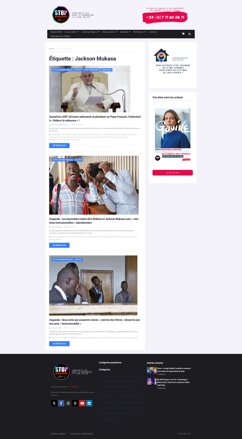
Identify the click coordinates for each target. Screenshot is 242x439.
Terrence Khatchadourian (60, 125)
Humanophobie (130, 396)
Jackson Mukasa (81, 137)
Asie (108, 382)
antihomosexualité (58, 237)
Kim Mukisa (116, 237)
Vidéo (117, 419)
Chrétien (88, 135)
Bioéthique (136, 381)
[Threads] (75, 403)
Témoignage (106, 70)
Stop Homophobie (91, 70)
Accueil (51, 49)
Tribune (135, 414)
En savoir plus (59, 145)
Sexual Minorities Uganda (57, 140)
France (104, 396)
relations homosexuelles (129, 237)
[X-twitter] (54, 403)
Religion (110, 408)
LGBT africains (109, 137)
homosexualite (61, 137)
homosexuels (71, 137)
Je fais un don (172, 172)
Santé (118, 407)
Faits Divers (132, 391)
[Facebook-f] (61, 403)
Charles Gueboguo (79, 135)
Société (78, 70)
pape (116, 137)
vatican (68, 140)
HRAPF (98, 237)
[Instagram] (68, 403)
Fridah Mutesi (82, 338)
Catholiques (68, 135)
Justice (78, 259)
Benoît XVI (60, 135)
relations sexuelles (55, 239)
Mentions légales (58, 434)
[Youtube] (82, 403)
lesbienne (101, 137)
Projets (102, 408)
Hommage (114, 397)
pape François (123, 137)
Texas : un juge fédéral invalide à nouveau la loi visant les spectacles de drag (174, 369)
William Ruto (75, 140)
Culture (125, 386)
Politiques (135, 402)
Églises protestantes (128, 135)
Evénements (118, 391)
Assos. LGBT (120, 381)
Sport (138, 407)
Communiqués (112, 386)
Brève (100, 387)
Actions (104, 376)
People (123, 402)
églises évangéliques (71, 338)
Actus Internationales (63, 70)
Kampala (90, 137)
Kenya (96, 137)
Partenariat (113, 402)
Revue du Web (56, 227)
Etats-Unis (52, 137)
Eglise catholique (115, 135)
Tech (130, 414)
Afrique (54, 135)
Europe (107, 391)
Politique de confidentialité (81, 434)
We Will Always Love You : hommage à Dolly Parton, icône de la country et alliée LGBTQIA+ (173, 382)
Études (125, 419)
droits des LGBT (104, 135)
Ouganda (135, 338)
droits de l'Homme (70, 237)
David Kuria (95, 135)
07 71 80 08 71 (73, 387)
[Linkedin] (89, 403)
